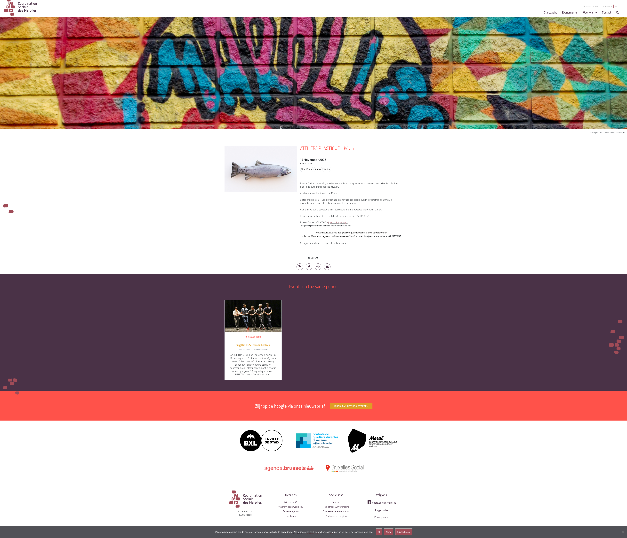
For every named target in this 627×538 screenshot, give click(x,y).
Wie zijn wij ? (290, 501)
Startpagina (550, 12)
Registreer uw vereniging (336, 506)
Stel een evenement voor (336, 511)
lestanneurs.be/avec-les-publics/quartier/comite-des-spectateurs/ (351, 232)
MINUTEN (607, 6)
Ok (379, 532)
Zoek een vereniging (336, 516)
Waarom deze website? (290, 506)
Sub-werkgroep (291, 511)
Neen (389, 532)
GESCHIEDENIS (591, 6)
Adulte (317, 169)
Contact (606, 12)
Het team (291, 516)
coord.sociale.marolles (384, 502)
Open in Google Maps (338, 222)
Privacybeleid (381, 517)
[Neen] (623, 532)
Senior (326, 169)
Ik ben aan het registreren (351, 406)
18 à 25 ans (307, 169)
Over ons (588, 12)
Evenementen (570, 12)
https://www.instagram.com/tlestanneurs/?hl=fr (329, 236)
